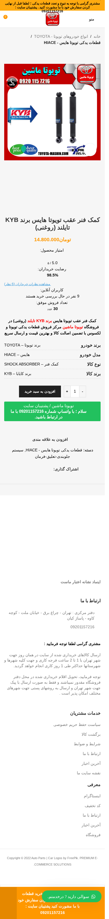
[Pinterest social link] (43, 469)
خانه (97, 36)
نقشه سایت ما (89, 773)
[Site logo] (53, 19)
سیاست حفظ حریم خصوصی (77, 724)
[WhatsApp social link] (36, 469)
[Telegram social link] (30, 469)
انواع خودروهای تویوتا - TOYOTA (61, 36)
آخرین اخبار (91, 763)
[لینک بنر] (77, 512)
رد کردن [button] (8, 903)
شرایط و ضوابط (87, 744)
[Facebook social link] (50, 469)
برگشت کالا (91, 734)
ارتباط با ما (92, 753)
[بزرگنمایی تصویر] (90, 150)
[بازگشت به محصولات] (90, 54)
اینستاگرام (92, 796)
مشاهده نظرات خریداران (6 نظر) (27, 284)
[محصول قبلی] (97, 54)
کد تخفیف (93, 805)
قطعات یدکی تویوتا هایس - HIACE (72, 42)
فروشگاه (93, 835)
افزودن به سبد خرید (40, 391)
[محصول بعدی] (83, 54)
